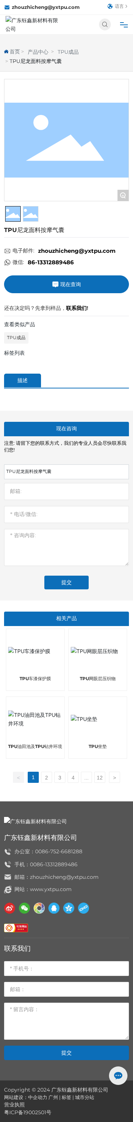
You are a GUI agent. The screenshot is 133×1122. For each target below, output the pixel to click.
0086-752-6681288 (58, 851)
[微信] (24, 908)
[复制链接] (83, 908)
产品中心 (38, 52)
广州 (53, 1097)
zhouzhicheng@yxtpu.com (46, 7)
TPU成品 (68, 52)
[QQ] (53, 908)
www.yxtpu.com (51, 889)
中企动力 (37, 1097)
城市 (80, 1097)
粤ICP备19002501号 (27, 1112)
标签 (66, 1097)
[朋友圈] (39, 908)
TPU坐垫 (98, 746)
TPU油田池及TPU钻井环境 (35, 746)
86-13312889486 (51, 262)
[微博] (9, 908)
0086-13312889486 (54, 864)
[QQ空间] (68, 908)
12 (100, 778)
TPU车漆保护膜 (35, 678)
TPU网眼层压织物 (98, 678)
